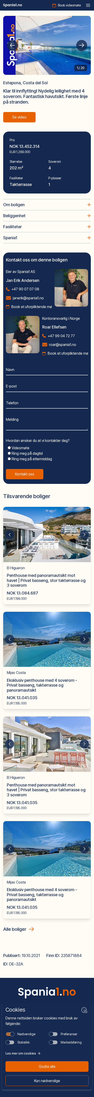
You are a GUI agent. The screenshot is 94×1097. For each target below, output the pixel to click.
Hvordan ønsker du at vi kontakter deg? (38, 440)
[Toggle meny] (88, 5)
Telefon (12, 403)
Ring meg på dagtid (27, 453)
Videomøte (20, 448)
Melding (12, 419)
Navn (10, 369)
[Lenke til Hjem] (47, 992)
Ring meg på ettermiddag (31, 459)
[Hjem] (12, 5)
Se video (19, 117)
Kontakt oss (24, 474)
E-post (11, 386)
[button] (12, 45)
